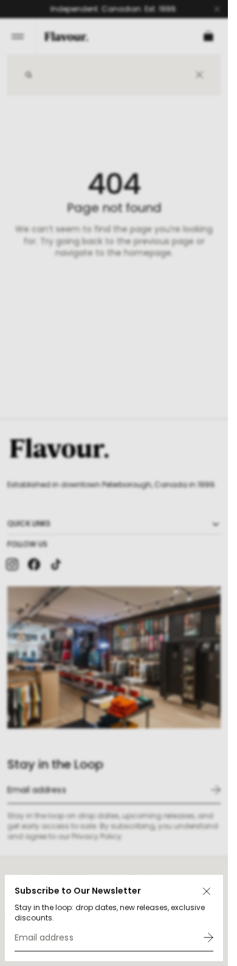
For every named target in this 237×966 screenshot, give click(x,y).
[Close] (206, 891)
